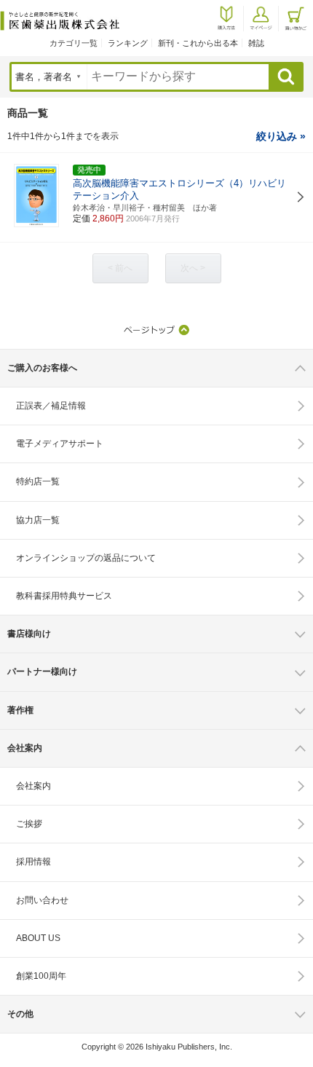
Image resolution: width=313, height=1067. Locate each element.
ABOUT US (38, 938)
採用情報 (33, 862)
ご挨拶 (29, 824)
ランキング (128, 43)
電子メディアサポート (59, 443)
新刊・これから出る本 (198, 43)
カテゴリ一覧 (73, 43)
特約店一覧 (38, 481)
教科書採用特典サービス (64, 596)
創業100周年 (41, 976)
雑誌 (256, 43)
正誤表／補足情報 (51, 406)
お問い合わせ (42, 900)
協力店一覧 (38, 520)
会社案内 (33, 786)
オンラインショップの (86, 558)
